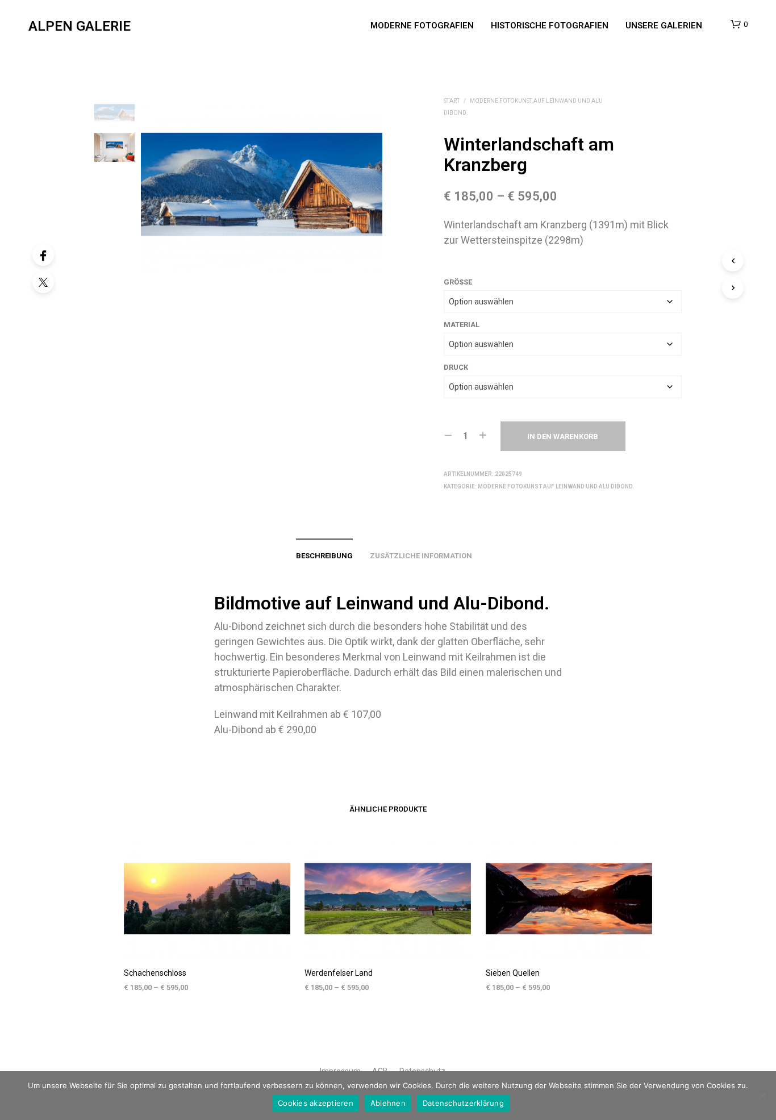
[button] (739, 24)
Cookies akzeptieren (315, 1103)
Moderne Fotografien (422, 25)
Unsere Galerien (663, 25)
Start (452, 101)
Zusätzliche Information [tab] (421, 555)
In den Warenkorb (562, 436)
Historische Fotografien (549, 25)
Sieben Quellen (513, 972)
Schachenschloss (155, 972)
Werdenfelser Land (338, 972)
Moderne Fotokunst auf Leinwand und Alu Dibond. (556, 486)
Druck (456, 367)
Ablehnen (388, 1103)
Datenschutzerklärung (463, 1103)
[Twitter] (43, 282)
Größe (458, 282)
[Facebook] (43, 255)
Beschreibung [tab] (324, 555)
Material (461, 324)
